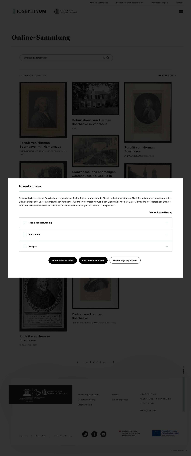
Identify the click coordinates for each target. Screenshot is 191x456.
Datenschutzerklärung (160, 212)
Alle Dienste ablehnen (93, 260)
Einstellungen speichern (125, 260)
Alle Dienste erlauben (63, 260)
